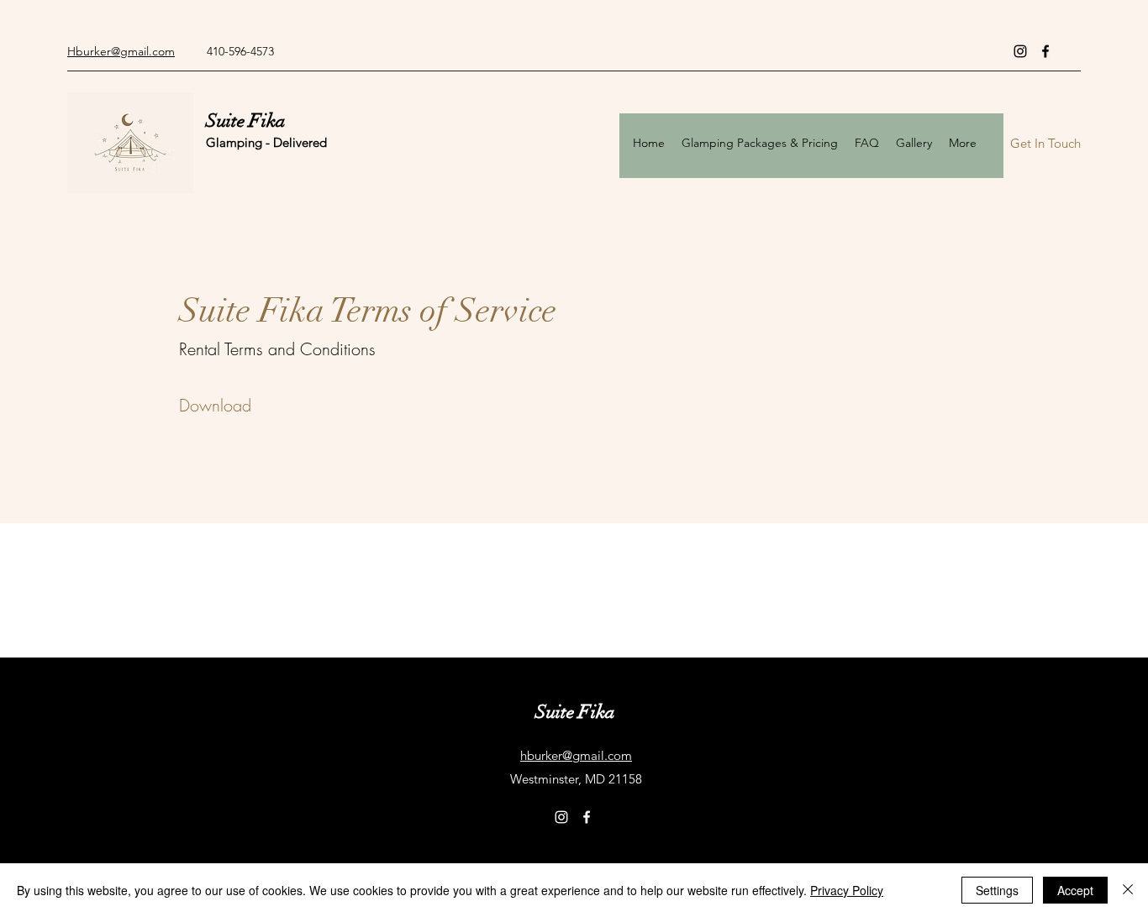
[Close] (1128, 890)
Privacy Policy (846, 890)
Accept (1075, 890)
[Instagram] (1020, 51)
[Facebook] (1045, 51)
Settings (997, 890)
